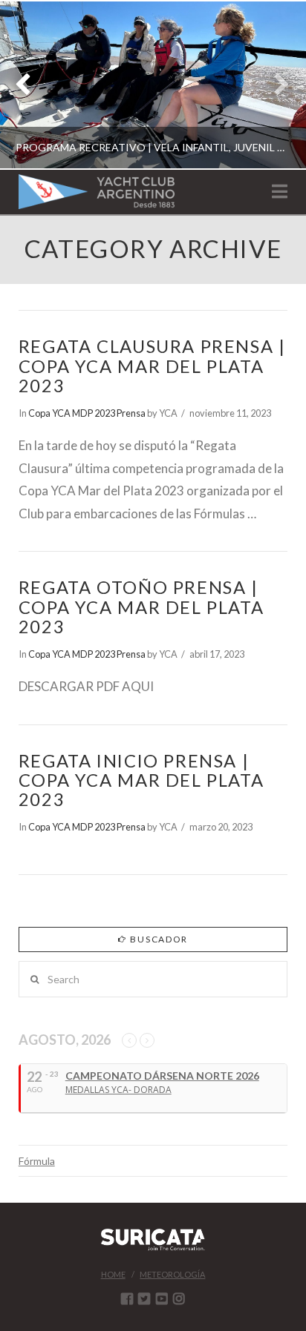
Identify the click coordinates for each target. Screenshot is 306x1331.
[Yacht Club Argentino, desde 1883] (97, 191)
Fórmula (37, 1161)
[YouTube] (162, 1298)
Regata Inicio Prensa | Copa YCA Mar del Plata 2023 (141, 780)
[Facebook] (127, 1298)
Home (113, 1274)
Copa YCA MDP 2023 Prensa (87, 413)
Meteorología (172, 1274)
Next (274, 85)
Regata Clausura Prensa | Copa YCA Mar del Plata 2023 (152, 365)
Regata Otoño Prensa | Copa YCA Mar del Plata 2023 (141, 606)
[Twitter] (144, 1298)
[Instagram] (179, 1298)
